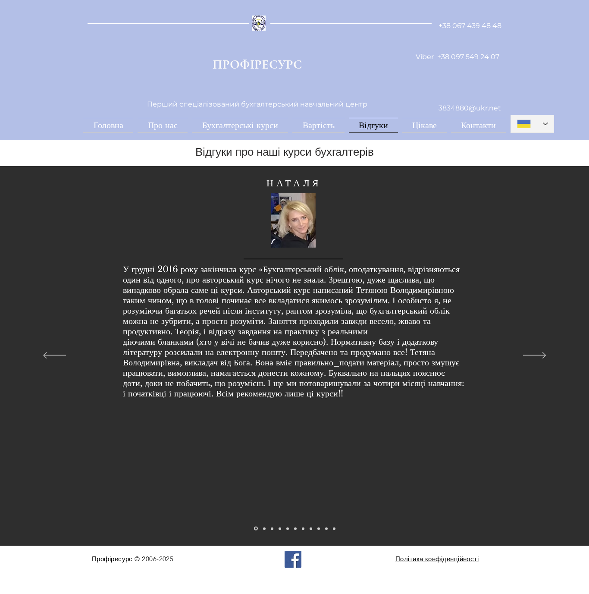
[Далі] (534, 356)
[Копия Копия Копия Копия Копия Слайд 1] (295, 528)
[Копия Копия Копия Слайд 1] (280, 528)
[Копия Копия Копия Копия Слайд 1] (287, 528)
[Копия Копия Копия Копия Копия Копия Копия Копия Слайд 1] (318, 528)
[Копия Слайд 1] (264, 528)
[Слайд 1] (256, 529)
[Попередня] (54, 356)
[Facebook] (293, 559)
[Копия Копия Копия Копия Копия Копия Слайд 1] (303, 528)
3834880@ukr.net (470, 108)
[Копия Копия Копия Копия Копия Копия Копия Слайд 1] (311, 528)
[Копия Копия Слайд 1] (272, 528)
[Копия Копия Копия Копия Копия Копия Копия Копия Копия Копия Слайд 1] (334, 528)
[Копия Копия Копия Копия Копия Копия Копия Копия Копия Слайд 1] (326, 528)
